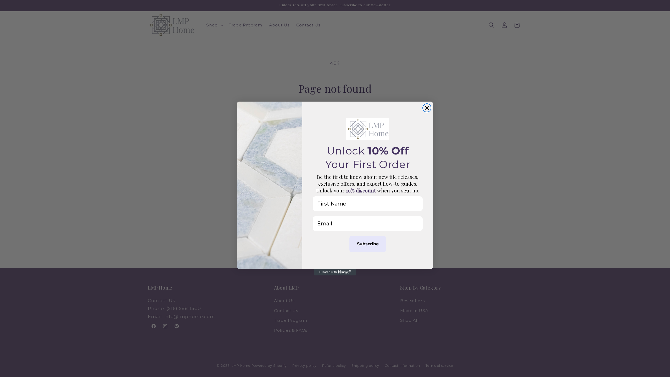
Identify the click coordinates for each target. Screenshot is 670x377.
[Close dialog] (427, 108)
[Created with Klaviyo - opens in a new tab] (335, 272)
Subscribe (368, 243)
